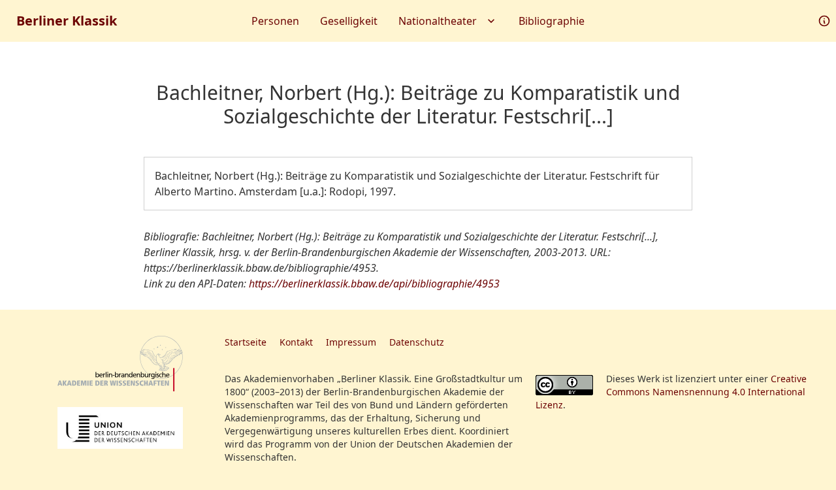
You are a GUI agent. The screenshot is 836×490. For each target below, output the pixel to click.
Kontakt (296, 342)
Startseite (245, 342)
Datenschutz (416, 342)
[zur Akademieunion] (120, 428)
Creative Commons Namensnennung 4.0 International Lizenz (671, 391)
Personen (275, 21)
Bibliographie (552, 21)
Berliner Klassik (66, 20)
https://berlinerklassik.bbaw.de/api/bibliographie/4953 (374, 283)
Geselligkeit (349, 21)
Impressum (351, 342)
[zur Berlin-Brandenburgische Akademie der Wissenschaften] (120, 363)
